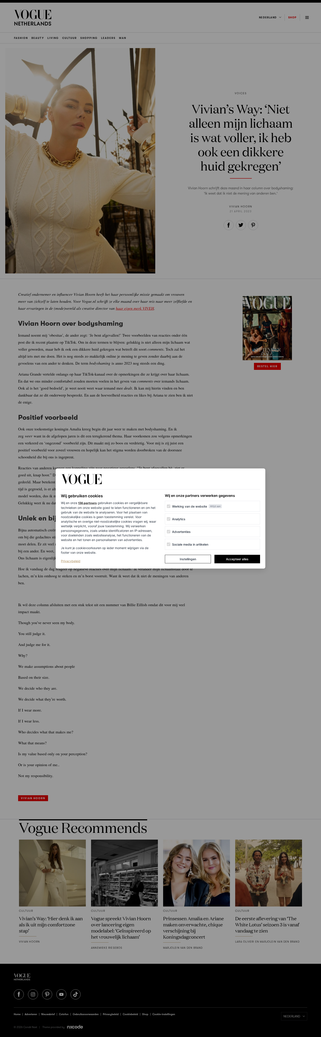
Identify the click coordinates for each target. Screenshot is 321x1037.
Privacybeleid (70, 561)
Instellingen (188, 559)
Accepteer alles (237, 559)
